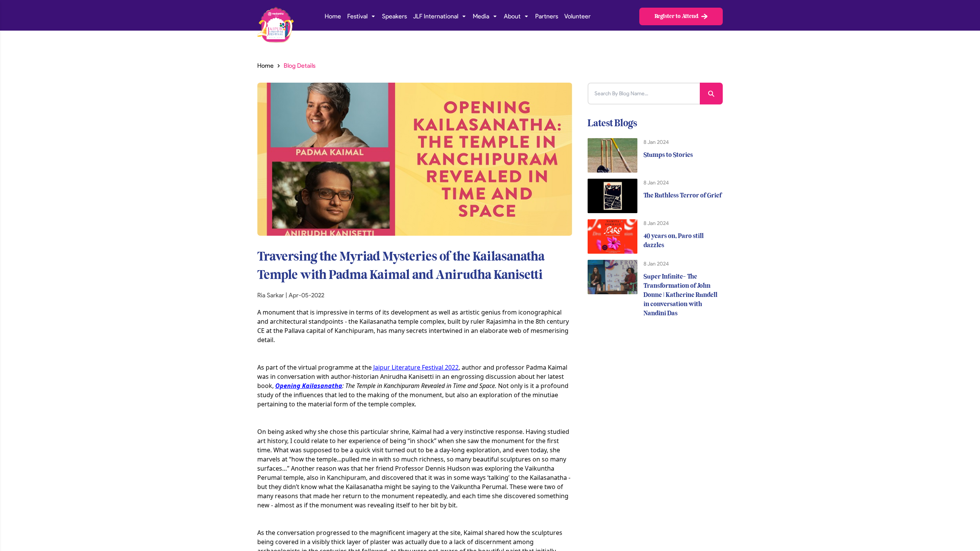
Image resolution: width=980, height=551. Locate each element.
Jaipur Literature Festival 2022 (416, 367)
